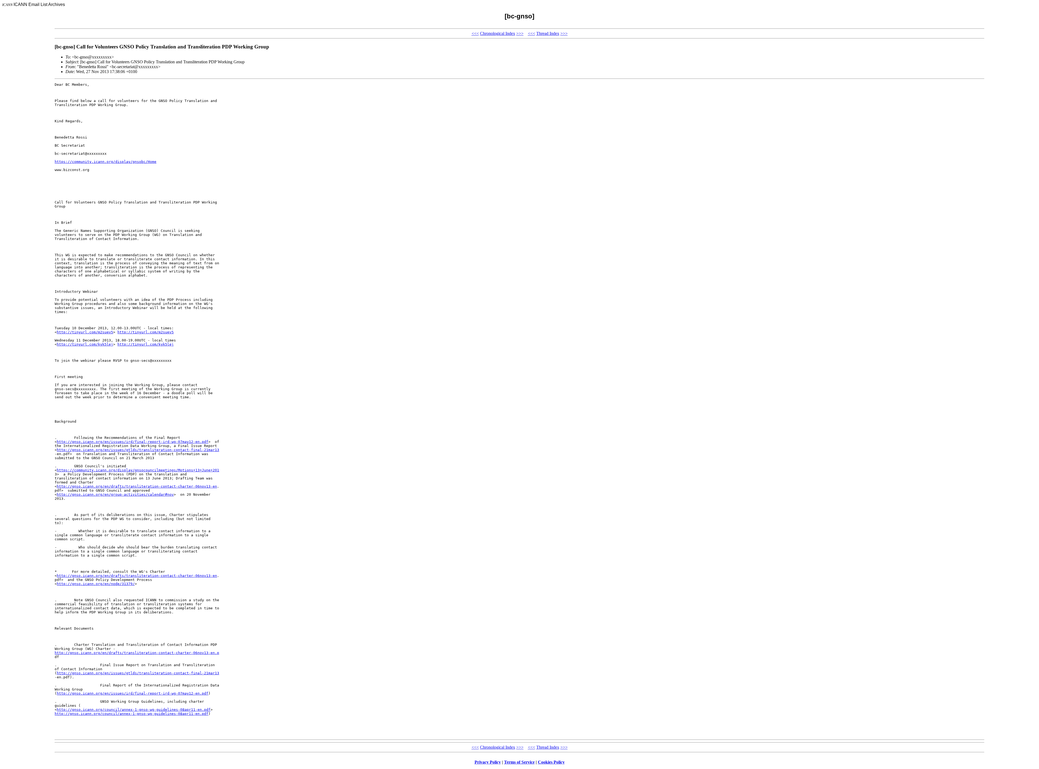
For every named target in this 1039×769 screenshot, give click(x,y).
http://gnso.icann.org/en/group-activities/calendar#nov (115, 494)
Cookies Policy (551, 762)
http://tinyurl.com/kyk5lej (85, 344)
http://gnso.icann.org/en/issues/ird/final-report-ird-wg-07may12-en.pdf (132, 442)
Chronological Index (497, 33)
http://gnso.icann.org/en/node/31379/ (96, 584)
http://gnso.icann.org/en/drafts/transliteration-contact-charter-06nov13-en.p (137, 653)
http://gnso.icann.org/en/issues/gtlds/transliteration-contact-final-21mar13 (138, 450)
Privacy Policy (488, 762)
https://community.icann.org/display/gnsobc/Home (105, 162)
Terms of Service (519, 762)
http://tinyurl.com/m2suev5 (85, 332)
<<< (475, 33)
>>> (520, 33)
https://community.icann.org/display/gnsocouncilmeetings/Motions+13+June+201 (138, 470)
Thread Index (547, 33)
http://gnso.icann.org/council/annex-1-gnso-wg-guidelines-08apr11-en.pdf (134, 710)
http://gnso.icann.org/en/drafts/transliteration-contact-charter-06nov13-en (137, 486)
